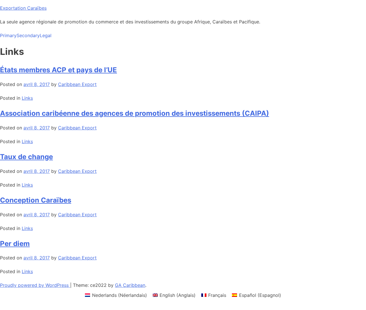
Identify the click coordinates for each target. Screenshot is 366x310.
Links (27, 98)
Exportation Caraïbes (23, 8)
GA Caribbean (130, 285)
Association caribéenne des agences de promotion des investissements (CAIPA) (134, 113)
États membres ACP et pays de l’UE (58, 70)
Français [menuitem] (217, 295)
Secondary (28, 35)
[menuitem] (116, 295)
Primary (8, 35)
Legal (45, 35)
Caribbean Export (77, 84)
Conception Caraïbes (35, 200)
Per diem (15, 243)
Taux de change (26, 157)
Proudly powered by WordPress (35, 285)
